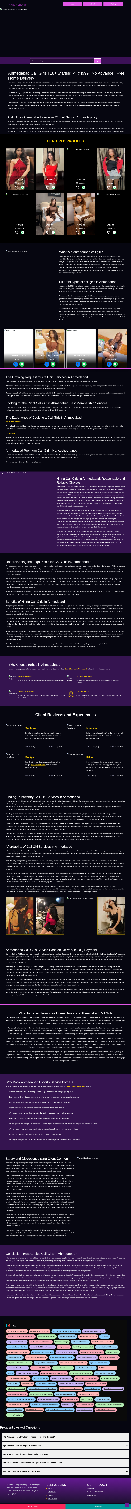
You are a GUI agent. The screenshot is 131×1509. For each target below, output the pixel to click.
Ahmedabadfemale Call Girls (17, 1347)
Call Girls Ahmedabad (40, 1378)
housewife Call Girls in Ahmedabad (42, 1347)
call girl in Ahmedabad (84, 1410)
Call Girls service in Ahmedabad (18, 1378)
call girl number (86, 1399)
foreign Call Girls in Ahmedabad (45, 1363)
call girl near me (13, 1383)
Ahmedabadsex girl (61, 1342)
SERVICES (51, 1495)
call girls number (63, 1347)
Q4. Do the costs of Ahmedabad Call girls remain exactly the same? (32, 1463)
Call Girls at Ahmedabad (67, 1336)
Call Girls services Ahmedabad (102, 1342)
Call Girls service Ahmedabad (67, 1352)
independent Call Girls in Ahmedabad (54, 1373)
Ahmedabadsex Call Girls (46, 1336)
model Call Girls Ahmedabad (104, 1373)
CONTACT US (52, 1499)
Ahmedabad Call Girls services (42, 1352)
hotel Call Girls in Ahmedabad (18, 1368)
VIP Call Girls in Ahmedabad (113, 1389)
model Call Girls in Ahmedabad (18, 1352)
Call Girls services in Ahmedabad (86, 1378)
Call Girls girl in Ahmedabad (17, 1331)
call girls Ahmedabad (103, 1399)
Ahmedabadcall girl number (46, 1383)
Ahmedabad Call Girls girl (88, 1336)
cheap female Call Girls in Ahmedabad (73, 1363)
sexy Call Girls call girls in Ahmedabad (110, 1404)
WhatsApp (98, 1506)
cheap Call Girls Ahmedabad (96, 1383)
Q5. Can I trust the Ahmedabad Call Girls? (21, 1471)
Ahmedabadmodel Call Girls (17, 1394)
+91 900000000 (32, 1506)
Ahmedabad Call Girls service (107, 1347)
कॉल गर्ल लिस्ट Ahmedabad (34, 1410)
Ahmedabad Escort (38, 765)
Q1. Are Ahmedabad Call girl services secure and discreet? (29, 1437)
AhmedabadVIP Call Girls (109, 1378)
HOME (50, 1488)
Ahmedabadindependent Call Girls (61, 1357)
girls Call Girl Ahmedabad (16, 1389)
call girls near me (112, 1352)
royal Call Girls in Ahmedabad (36, 1357)
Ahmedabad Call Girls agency (18, 1404)
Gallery (113, 4)
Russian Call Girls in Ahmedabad (92, 1352)
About (92, 4)
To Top (127, 1505)
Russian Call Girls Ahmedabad (27, 1373)
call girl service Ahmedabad (17, 1342)
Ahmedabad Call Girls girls (41, 1368)
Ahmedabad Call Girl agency (65, 1394)
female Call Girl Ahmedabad (62, 1368)
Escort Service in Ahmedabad (76, 669)
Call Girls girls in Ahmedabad (83, 1347)
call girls (10, 1373)
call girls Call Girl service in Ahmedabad (66, 1331)
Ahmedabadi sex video (70, 1399)
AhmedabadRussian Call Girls (48, 1399)
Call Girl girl (104, 1336)
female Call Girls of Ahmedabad (41, 1394)
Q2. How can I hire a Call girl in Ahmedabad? (22, 1446)
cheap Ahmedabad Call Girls (86, 1357)
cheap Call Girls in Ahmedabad (80, 1373)
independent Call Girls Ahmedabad (71, 1383)
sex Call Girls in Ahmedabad (85, 1368)
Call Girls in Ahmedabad (80, 1342)
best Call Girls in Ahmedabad (105, 1410)
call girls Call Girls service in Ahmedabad (42, 1389)
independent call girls (92, 1389)
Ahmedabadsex (27, 1383)
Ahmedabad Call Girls (15, 1357)
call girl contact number (85, 1404)
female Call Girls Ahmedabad (61, 1378)
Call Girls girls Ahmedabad (109, 1357)
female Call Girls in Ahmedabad (40, 1342)
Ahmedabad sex (67, 1404)
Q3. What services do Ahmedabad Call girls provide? (26, 1454)
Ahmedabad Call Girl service (88, 1394)
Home (72, 4)
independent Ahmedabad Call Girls (19, 1363)
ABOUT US (51, 1492)
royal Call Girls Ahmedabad (99, 1363)
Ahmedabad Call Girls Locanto (94, 1331)
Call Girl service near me (107, 1368)
